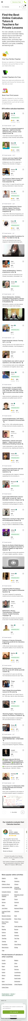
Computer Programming (17, 888)
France (3, 969)
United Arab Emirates (7, 984)
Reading (4, 929)
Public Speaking (18, 926)
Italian (15, 905)
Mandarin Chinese (6, 915)
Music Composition (6, 918)
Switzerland (17, 981)
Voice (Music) (17, 944)
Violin (15, 941)
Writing (16, 947)
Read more (5, 848)
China (15, 963)
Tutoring (4, 941)
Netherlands (17, 975)
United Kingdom (18, 984)
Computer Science (6, 891)
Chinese (16, 884)
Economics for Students (5, 895)
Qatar (3, 978)
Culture (16, 891)
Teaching (4, 938)
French (16, 899)
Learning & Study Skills (6, 912)
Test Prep (16, 938)
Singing (16, 932)
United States (5, 987)
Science (4, 932)
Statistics (16, 935)
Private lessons (5, 993)
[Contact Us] (25, 2)
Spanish (4, 935)
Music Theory (17, 918)
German (4, 902)
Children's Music (6, 884)
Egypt (3, 966)
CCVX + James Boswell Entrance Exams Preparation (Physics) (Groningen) (15, 832)
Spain (3, 981)
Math (15, 915)
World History (5, 947)
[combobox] (11, 7)
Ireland (3, 972)
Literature (16, 911)
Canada (4, 963)
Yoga (3, 950)
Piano (3, 926)
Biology (3, 881)
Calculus (12, 993)
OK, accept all (14, 1012)
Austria (3, 960)
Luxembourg (17, 972)
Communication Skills (7, 887)
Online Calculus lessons (7, 995)
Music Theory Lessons (5, 922)
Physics (16, 921)
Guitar (3, 905)
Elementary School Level (18, 895)
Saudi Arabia (17, 978)
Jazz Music (4, 908)
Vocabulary (4, 944)
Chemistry (16, 881)
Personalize (13, 1015)
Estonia (16, 966)
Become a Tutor (16, 2)
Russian (16, 929)
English (3, 899)
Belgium (16, 960)
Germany (16, 969)
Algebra (4, 878)
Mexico (3, 975)
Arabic (16, 878)
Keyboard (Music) (18, 908)
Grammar (16, 902)
